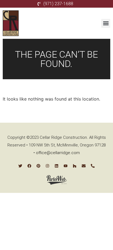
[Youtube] (65, 166)
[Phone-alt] (93, 166)
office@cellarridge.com (58, 152)
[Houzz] (74, 166)
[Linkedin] (56, 166)
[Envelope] (83, 166)
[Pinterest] (38, 166)
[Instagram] (47, 166)
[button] (105, 23)
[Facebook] (29, 166)
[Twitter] (20, 166)
